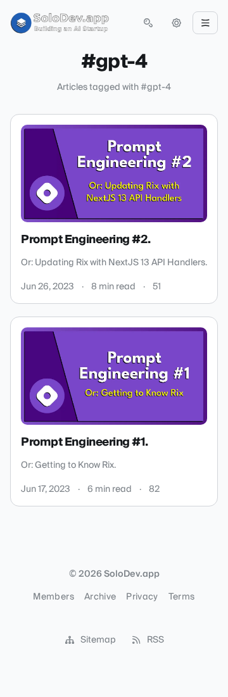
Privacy (142, 597)
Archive (100, 597)
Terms (181, 597)
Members (53, 597)
